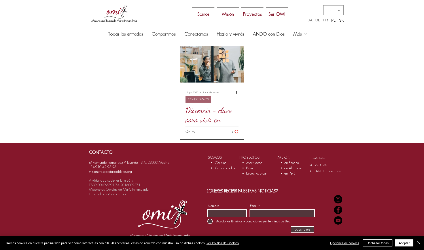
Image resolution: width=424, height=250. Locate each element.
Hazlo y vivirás (230, 33)
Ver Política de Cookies (222, 243)
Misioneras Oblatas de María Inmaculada (114, 21)
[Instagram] (338, 199)
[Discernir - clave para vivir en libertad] (212, 64)
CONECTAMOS (198, 99)
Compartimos (164, 33)
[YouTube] (338, 220)
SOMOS (215, 157)
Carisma (221, 163)
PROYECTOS (249, 157)
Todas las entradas (125, 33)
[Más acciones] (237, 92)
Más (297, 33)
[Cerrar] (418, 242)
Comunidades (225, 168)
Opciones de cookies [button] (344, 243)
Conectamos (196, 33)
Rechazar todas (378, 243)
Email (253, 205)
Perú (249, 168)
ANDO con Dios (268, 33)
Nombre (213, 205)
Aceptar (404, 243)
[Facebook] (338, 210)
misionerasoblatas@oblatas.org (110, 171)
